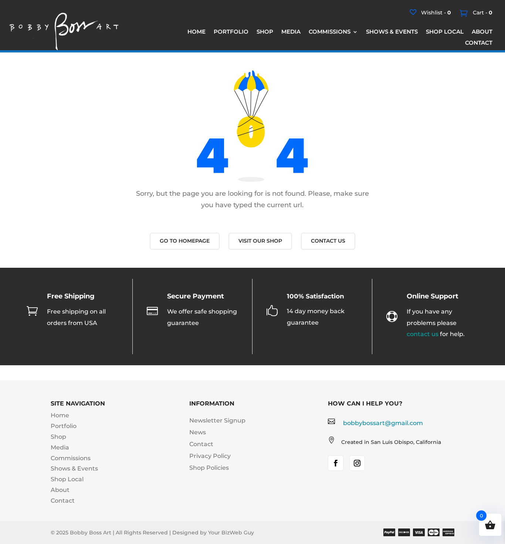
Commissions (71, 458)
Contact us (328, 240)
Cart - (481, 12)
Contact (63, 500)
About (60, 489)
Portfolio (64, 426)
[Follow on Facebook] (335, 463)
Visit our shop (260, 240)
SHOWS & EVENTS (392, 32)
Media (60, 447)
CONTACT (478, 43)
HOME (196, 32)
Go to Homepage (185, 240)
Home (60, 415)
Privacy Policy (210, 455)
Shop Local (67, 479)
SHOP (265, 32)
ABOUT (482, 32)
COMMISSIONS (329, 32)
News (197, 432)
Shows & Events (74, 468)
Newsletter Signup (217, 420)
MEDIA (291, 32)
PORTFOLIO (231, 32)
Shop (58, 436)
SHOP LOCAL (445, 32)
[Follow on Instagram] (357, 463)
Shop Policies (209, 467)
